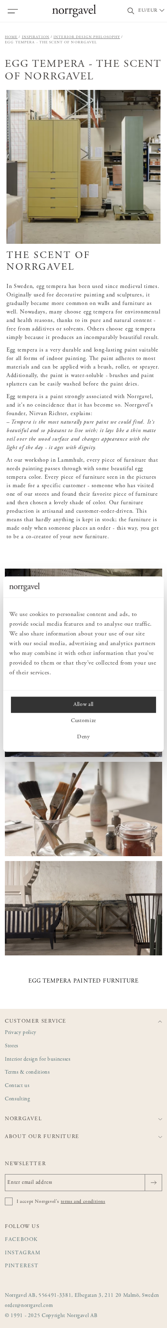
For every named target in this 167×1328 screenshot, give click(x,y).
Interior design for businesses (38, 1059)
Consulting (17, 1099)
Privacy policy (20, 1033)
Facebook (21, 1240)
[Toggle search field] (131, 11)
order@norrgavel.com (29, 1306)
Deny (83, 737)
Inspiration (35, 37)
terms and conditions (83, 1201)
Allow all (83, 705)
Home (11, 37)
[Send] (153, 1182)
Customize (83, 721)
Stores (11, 1046)
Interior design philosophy (87, 37)
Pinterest (22, 1266)
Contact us (17, 1086)
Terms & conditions (27, 1072)
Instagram (23, 1253)
